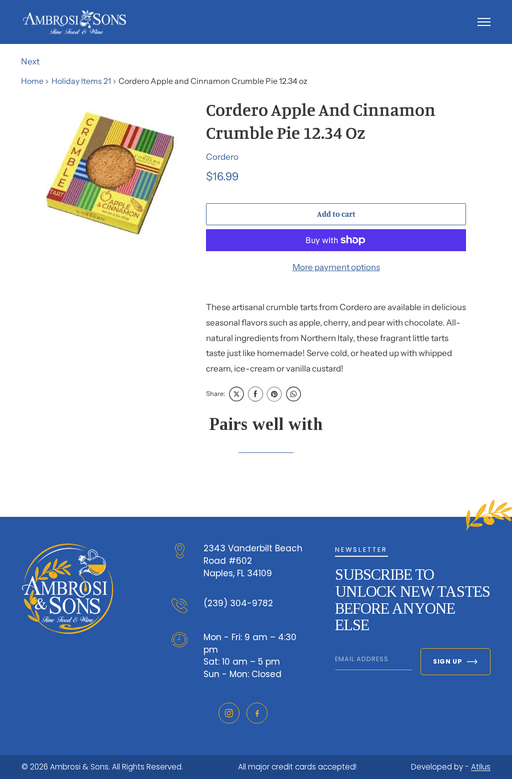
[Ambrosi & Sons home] (75, 21)
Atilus (480, 767)
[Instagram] (229, 713)
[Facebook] (257, 713)
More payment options (336, 267)
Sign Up (447, 661)
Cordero (222, 157)
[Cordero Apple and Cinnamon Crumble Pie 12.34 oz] (111, 174)
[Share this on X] (236, 394)
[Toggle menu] (484, 22)
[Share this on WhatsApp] (293, 394)
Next (30, 61)
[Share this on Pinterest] (274, 394)
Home (32, 81)
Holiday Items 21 (81, 81)
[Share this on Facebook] (255, 394)
